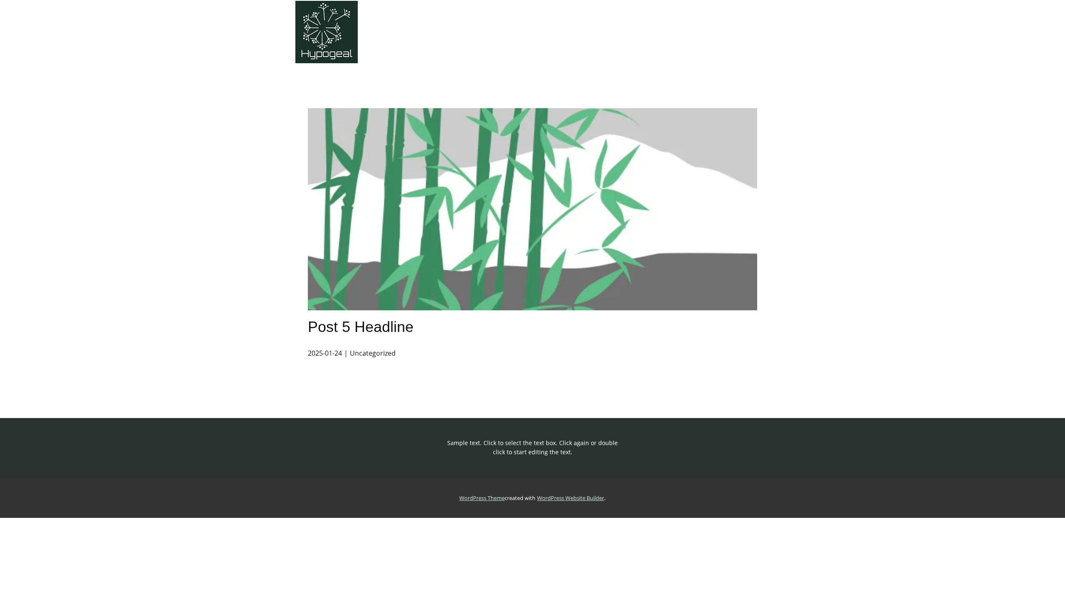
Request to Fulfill (617, 23)
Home (313, 23)
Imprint (743, 23)
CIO (1048, 23)
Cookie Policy (844, 23)
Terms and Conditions (991, 23)
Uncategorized (373, 353)
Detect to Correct (687, 23)
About (349, 23)
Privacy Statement (910, 23)
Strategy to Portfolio (451, 23)
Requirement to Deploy (536, 23)
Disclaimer (789, 23)
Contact (389, 23)
